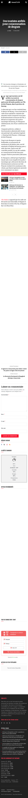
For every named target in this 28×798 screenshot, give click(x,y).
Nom (3, 414)
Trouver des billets (14, 652)
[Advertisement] (14, 69)
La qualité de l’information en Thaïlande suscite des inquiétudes (13, 748)
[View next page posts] (15, 195)
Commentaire (5, 395)
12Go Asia (13, 657)
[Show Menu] (2, 2)
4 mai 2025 (12, 182)
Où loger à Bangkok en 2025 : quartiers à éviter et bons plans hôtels (17, 179)
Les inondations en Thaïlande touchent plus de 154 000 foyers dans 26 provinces (14, 744)
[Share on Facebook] (5, 52)
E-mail (3, 421)
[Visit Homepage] (14, 2)
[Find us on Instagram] (7, 445)
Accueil (2, 47)
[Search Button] (26, 2)
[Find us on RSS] (9, 445)
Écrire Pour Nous (10, 789)
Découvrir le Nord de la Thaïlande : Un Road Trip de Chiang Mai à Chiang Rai (14, 740)
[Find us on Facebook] (1, 445)
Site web (3, 428)
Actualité (8, 47)
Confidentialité (16, 791)
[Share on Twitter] (14, 52)
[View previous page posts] (12, 195)
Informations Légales (6, 791)
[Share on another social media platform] (23, 52)
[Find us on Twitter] (4, 445)
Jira (10, 30)
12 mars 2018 (16, 30)
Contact (3, 789)
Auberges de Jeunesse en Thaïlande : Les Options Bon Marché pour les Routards (16, 186)
